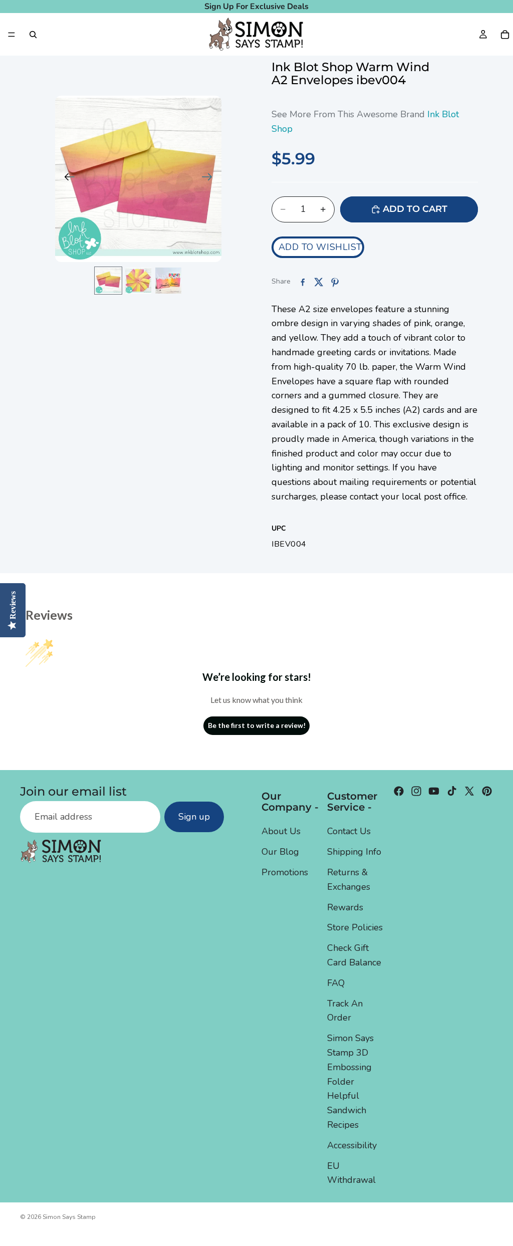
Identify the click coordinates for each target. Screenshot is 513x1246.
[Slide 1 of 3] (108, 281)
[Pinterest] (487, 791)
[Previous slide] (66, 179)
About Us (281, 831)
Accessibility (352, 1145)
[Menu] (11, 34)
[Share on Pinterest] (335, 282)
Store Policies (355, 927)
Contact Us (349, 831)
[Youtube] (434, 791)
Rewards (345, 907)
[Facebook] (399, 791)
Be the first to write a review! (257, 725)
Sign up (194, 817)
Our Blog (280, 852)
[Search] (33, 35)
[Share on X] (319, 282)
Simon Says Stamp (69, 1217)
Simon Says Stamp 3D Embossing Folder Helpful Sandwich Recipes (350, 1081)
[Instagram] (416, 791)
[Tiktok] (452, 791)
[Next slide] (210, 179)
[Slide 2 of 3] (138, 281)
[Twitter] (469, 791)
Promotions (285, 872)
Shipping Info (354, 852)
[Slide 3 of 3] (168, 281)
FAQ (336, 982)
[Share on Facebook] (303, 282)
